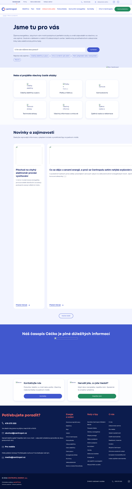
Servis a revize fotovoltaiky (74, 466)
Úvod (4, 15)
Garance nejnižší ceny (73, 422)
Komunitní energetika (77, 9)
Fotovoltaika (62, 9)
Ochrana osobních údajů (117, 451)
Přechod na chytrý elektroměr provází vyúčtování (26, 173)
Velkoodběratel (71, 462)
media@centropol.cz (15, 457)
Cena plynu (69, 451)
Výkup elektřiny (71, 444)
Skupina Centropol (115, 447)
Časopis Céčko (92, 428)
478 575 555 (87, 2)
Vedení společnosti (115, 433)
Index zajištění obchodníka (117, 458)
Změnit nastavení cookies (95, 481)
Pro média (10, 447)
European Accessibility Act (117, 455)
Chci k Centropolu (71, 436)
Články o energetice (93, 431)
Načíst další (66, 316)
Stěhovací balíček (93, 453)
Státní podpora (92, 442)
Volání (68, 433)
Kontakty (90, 9)
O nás (110, 422)
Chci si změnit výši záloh (61, 56)
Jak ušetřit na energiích (94, 461)
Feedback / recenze (115, 440)
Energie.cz (90, 457)
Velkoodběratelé (35, 1)
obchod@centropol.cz (16, 433)
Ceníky (89, 450)
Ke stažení (90, 446)
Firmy (25, 1)
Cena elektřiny (70, 447)
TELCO (17, 59)
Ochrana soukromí (6, 484)
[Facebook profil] (114, 2)
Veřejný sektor (48, 1)
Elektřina (69, 425)
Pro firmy (69, 458)
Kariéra (111, 444)
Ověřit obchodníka (115, 436)
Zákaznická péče (48, 9)
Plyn (67, 429)
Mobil (38, 9)
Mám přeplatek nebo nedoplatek (85, 56)
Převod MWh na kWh (94, 464)
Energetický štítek (71, 455)
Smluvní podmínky (17, 484)
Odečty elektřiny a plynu (39, 56)
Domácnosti (16, 1)
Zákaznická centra (103, 2)
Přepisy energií (92, 435)
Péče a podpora (92, 439)
